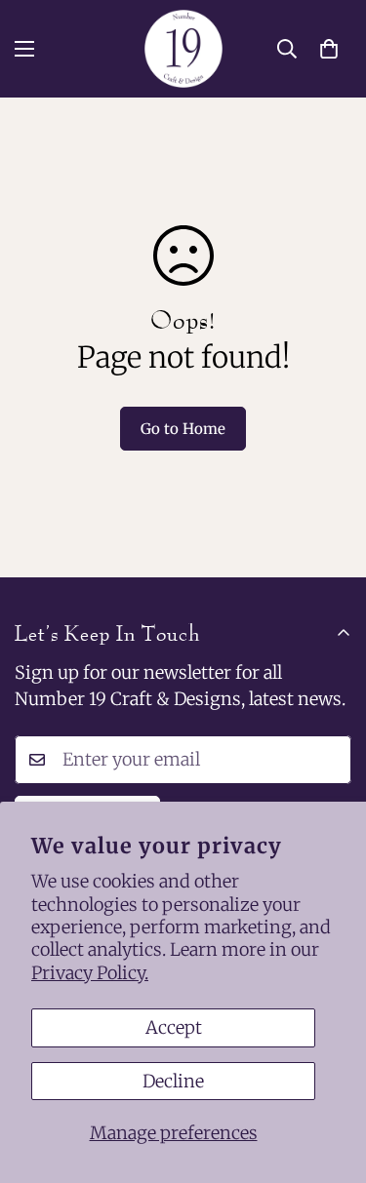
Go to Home (183, 428)
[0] (328, 48)
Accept (173, 1027)
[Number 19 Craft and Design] (183, 49)
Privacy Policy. (89, 973)
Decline (173, 1081)
